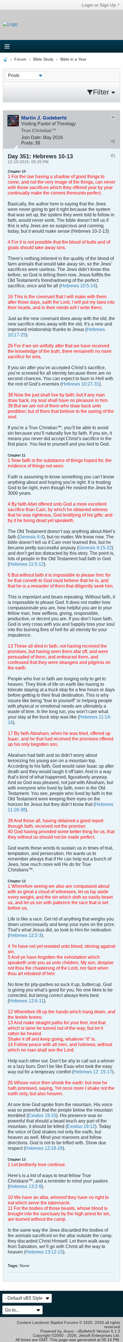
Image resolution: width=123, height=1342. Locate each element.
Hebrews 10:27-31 (80, 383)
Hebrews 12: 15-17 (93, 1071)
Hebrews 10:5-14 (78, 285)
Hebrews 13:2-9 (25, 1186)
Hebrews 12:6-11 (26, 1000)
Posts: (27, 142)
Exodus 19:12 (81, 1126)
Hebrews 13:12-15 (44, 1251)
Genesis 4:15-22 (95, 547)
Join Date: (31, 137)
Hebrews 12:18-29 (44, 1148)
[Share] (113, 141)
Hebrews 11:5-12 (26, 564)
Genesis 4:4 (31, 536)
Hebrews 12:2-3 (25, 935)
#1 (113, 155)
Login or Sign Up (99, 5)
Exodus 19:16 (42, 1115)
